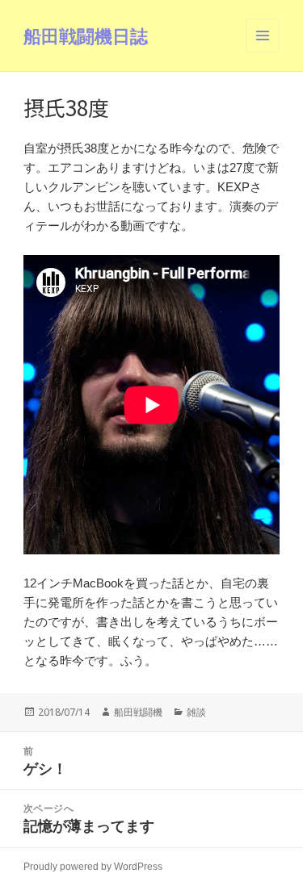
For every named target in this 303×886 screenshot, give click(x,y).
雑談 (196, 712)
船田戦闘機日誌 (85, 35)
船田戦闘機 (138, 712)
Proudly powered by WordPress (92, 866)
